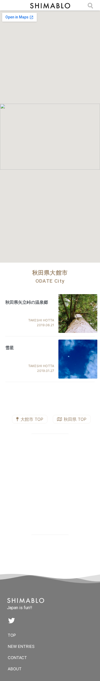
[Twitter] (11, 620)
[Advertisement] (50, 485)
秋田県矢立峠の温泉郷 (26, 302)
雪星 (9, 347)
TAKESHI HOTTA (41, 320)
